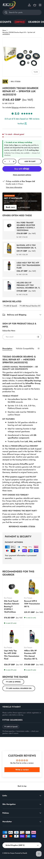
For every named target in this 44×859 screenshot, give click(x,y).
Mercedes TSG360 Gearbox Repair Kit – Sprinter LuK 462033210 (18, 33)
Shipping (15, 107)
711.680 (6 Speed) (10, 306)
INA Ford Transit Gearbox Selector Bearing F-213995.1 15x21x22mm (26, 226)
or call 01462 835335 (24, 207)
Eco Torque (11, 853)
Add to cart (29, 161)
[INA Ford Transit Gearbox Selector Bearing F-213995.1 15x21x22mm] (12, 587)
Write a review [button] (22, 769)
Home (4, 30)
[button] (34, 5)
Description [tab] (7, 348)
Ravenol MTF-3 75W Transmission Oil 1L (26, 246)
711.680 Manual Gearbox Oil (30, 306)
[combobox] (22, 12)
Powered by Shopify (21, 853)
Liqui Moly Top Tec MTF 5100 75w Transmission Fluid (28, 265)
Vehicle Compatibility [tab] (25, 348)
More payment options (22, 174)
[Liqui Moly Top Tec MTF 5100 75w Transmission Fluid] (12, 636)
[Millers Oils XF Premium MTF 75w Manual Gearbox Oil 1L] (32, 636)
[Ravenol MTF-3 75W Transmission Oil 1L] (32, 587)
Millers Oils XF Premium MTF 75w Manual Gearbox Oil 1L (28, 285)
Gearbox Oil (31, 21)
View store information (14, 187)
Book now (10, 207)
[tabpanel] (22, 441)
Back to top (22, 786)
